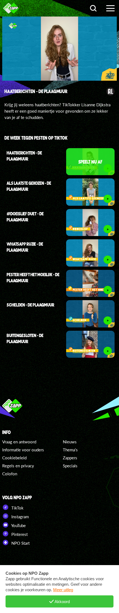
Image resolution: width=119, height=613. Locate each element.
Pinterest (19, 534)
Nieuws (70, 441)
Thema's (70, 449)
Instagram (19, 516)
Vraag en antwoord (19, 441)
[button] (30, 49)
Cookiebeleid (14, 457)
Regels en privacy (18, 465)
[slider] (60, 74)
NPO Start (20, 543)
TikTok (17, 507)
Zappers (70, 457)
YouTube (18, 525)
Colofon (9, 473)
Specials (70, 465)
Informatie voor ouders (23, 449)
